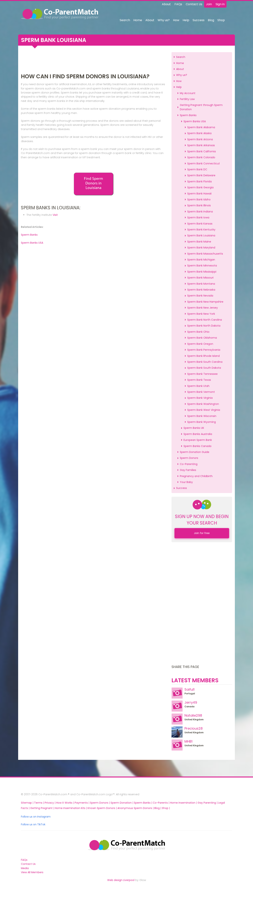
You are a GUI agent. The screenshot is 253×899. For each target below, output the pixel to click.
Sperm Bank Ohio (198, 332)
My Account (187, 93)
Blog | (158, 808)
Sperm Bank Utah (198, 386)
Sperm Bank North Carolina (204, 320)
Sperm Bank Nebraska (201, 290)
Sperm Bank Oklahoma (202, 338)
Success (198, 20)
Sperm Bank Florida (199, 181)
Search (125, 20)
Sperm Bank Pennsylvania (203, 350)
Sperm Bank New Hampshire (205, 302)
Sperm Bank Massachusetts (205, 254)
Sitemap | (27, 803)
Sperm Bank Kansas (199, 223)
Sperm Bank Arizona (200, 139)
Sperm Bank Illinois (199, 205)
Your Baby (186, 482)
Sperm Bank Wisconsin (201, 416)
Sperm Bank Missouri (200, 277)
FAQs (178, 4)
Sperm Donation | (122, 803)
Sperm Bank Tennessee (202, 374)
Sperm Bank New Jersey (202, 308)
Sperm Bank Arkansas (201, 145)
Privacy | (50, 803)
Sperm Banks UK (194, 428)
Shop (221, 20)
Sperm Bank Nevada (200, 295)
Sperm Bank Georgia (200, 187)
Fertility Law (187, 99)
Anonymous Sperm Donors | (135, 808)
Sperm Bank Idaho (199, 199)
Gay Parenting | (208, 803)
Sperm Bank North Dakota (203, 325)
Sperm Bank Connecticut (203, 163)
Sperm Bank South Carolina (204, 362)
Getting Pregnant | (42, 808)
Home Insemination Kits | (71, 808)
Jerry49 (190, 702)
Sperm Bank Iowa (198, 217)
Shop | (166, 808)
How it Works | (65, 803)
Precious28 (193, 728)
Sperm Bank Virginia (200, 398)
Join (209, 4)
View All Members (32, 872)
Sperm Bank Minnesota (202, 265)
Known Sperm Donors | (102, 808)
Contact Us (194, 4)
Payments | (82, 803)
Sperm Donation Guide (194, 452)
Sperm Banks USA (32, 243)
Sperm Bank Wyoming (201, 422)
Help (186, 20)
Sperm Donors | (100, 803)
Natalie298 (193, 715)
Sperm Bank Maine (199, 241)
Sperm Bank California (201, 151)
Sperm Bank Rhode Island (203, 356)
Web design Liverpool (120, 880)
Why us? (164, 20)
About (166, 4)
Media (25, 868)
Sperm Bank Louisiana (201, 235)
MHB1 (188, 741)
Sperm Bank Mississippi (201, 272)
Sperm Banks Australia (198, 434)
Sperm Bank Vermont (201, 392)
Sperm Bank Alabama (201, 127)
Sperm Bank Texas (199, 380)
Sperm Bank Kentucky (201, 229)
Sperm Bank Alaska (199, 133)
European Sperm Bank (198, 440)
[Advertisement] (93, 60)
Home (137, 20)
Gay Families (188, 470)
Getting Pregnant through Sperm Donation (201, 107)
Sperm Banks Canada (197, 446)
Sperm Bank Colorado (201, 157)
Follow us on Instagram (36, 816)
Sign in (220, 4)
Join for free (202, 533)
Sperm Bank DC (197, 169)
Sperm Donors (189, 458)
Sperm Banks (29, 235)
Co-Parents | (161, 803)
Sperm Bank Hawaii (199, 193)
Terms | (39, 803)
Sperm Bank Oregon (200, 344)
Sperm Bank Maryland (201, 247)
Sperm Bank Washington (203, 404)
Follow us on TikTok (33, 824)
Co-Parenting (188, 464)
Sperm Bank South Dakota (204, 368)
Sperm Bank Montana (201, 284)
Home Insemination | (184, 803)
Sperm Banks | (143, 803)
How (176, 20)
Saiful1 (189, 689)
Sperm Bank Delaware (201, 175)
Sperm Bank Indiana (200, 211)
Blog (211, 20)
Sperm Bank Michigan (201, 259)
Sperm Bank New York (201, 314)
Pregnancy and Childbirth (196, 476)
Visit (55, 215)
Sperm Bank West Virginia (203, 410)
